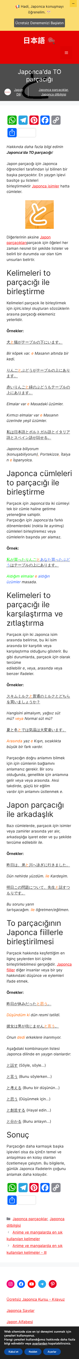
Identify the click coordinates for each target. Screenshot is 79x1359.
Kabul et (13, 1351)
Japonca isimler (45, 186)
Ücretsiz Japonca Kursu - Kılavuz (36, 1299)
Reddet (33, 1351)
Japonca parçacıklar (53, 90)
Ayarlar (52, 1351)
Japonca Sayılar (20, 1310)
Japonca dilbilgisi (53, 94)
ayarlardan (39, 1344)
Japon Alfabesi (20, 1322)
